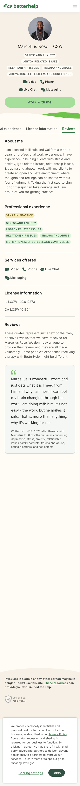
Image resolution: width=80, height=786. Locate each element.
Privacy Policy (58, 734)
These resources (56, 683)
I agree (57, 773)
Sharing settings (31, 773)
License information (41, 129)
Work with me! (40, 102)
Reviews (68, 129)
